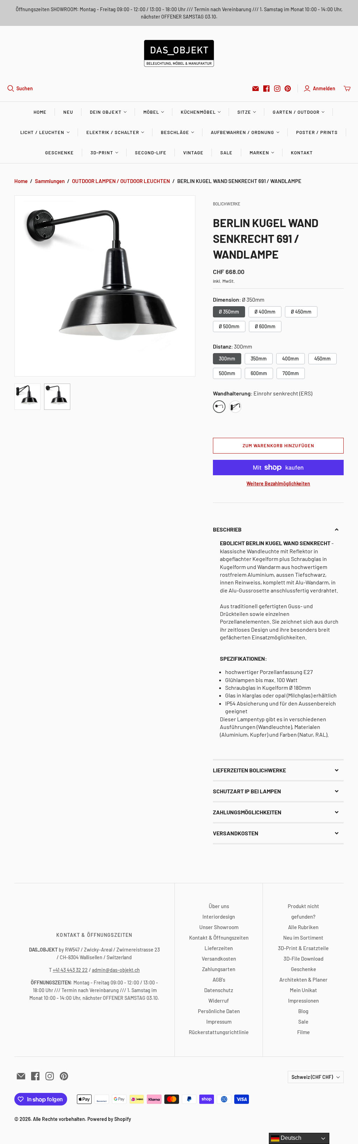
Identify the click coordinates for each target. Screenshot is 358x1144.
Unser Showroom (218, 927)
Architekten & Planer (303, 979)
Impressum (218, 1021)
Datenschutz (218, 990)
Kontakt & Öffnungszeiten (219, 937)
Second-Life (150, 152)
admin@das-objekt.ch (116, 970)
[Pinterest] (288, 88)
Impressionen (303, 1000)
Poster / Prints (317, 132)
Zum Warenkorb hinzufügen (278, 445)
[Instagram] (277, 88)
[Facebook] (266, 88)
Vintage (193, 152)
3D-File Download (303, 958)
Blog (303, 1011)
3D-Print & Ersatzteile (303, 948)
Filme (303, 1032)
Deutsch (290, 1138)
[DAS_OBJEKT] (179, 53)
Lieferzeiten (219, 948)
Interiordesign (218, 916)
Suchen (24, 88)
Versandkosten (219, 958)
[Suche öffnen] (10, 88)
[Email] (255, 88)
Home (40, 112)
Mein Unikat (303, 990)
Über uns (219, 906)
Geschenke (59, 152)
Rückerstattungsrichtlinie (219, 1032)
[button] (278, 529)
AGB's (219, 979)
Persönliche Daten (219, 1011)
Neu (68, 112)
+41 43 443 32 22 (70, 970)
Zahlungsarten (218, 969)
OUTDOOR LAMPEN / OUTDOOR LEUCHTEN (121, 181)
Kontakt (302, 152)
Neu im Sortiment (303, 937)
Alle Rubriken (303, 927)
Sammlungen (50, 181)
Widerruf (218, 1000)
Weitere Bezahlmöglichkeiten (278, 483)
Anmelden (324, 88)
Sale (226, 152)
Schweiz (312, 1077)
